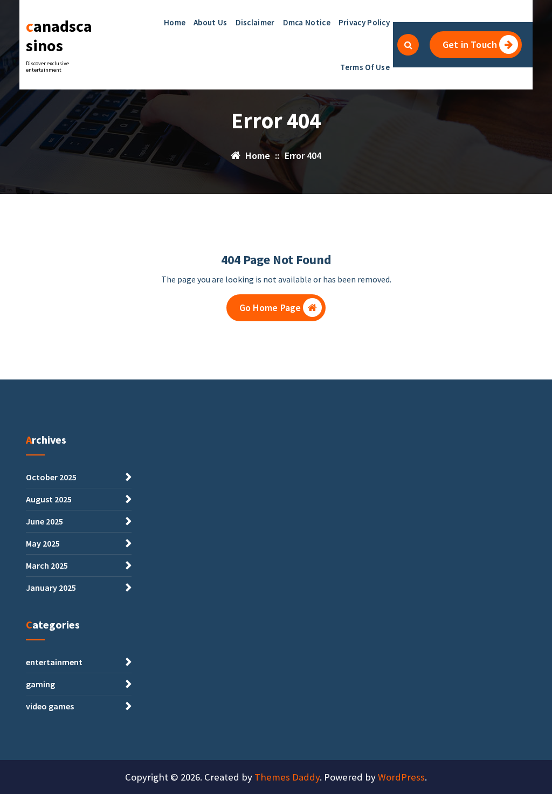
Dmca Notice (306, 22)
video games (50, 706)
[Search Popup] (408, 45)
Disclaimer (255, 22)
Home (174, 22)
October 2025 (51, 477)
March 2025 (47, 565)
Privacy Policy (364, 22)
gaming (40, 684)
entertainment (54, 662)
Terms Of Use (365, 67)
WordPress (401, 777)
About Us (210, 22)
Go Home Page (270, 307)
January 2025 (51, 587)
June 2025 (44, 521)
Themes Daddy (287, 777)
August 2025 (49, 499)
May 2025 (43, 543)
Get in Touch (470, 44)
